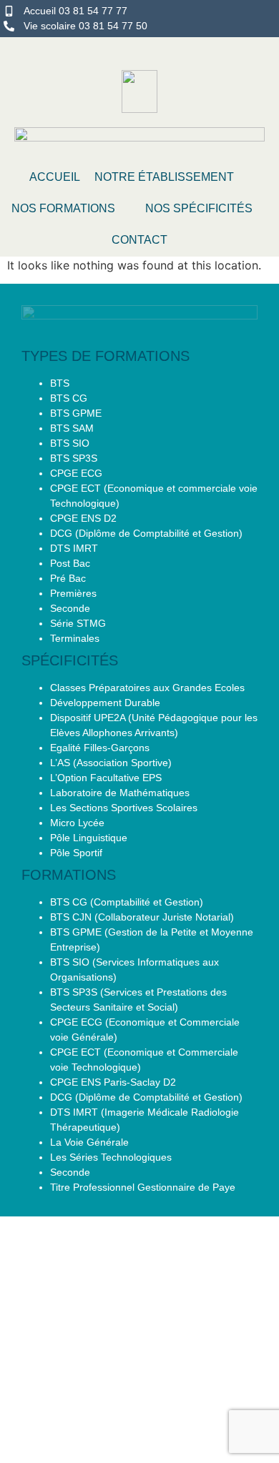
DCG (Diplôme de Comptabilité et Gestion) (146, 533)
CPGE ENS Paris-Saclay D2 (113, 1082)
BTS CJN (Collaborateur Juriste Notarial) (142, 917)
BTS (59, 383)
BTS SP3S (73, 458)
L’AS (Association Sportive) (111, 762)
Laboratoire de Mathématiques (120, 792)
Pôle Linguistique (88, 837)
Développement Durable (105, 702)
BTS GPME (76, 413)
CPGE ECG (76, 473)
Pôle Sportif (76, 852)
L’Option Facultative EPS (106, 777)
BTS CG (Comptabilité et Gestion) (126, 902)
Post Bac (70, 563)
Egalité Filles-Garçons (100, 747)
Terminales (74, 638)
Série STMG (78, 623)
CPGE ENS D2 (83, 518)
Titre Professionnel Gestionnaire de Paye (142, 1187)
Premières (73, 593)
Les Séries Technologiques (111, 1157)
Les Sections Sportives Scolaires (123, 807)
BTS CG (68, 398)
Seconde (70, 608)
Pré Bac (68, 578)
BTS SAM (72, 428)
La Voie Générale (89, 1142)
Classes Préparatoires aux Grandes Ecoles (147, 687)
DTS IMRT (74, 548)
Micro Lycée (77, 822)
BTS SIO (69, 443)
